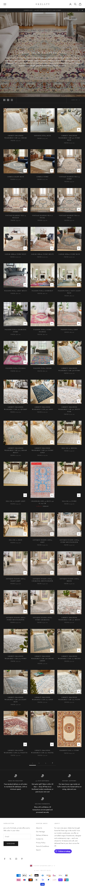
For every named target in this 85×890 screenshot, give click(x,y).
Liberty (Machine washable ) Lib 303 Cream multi (16, 450)
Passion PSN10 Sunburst (42, 291)
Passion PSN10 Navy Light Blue (69, 292)
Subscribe (11, 844)
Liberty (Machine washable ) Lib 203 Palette (15, 751)
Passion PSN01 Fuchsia (16, 368)
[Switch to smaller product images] (8, 100)
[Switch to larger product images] (4, 100)
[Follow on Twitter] (10, 859)
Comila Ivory (43, 176)
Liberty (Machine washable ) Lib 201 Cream (16, 137)
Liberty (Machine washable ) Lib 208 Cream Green (42, 658)
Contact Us (39, 839)
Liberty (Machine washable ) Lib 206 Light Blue (16, 700)
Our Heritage (40, 831)
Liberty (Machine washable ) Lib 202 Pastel (42, 751)
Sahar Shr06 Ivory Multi (42, 254)
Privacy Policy (40, 843)
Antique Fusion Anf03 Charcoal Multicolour (42, 580)
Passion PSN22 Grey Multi (15, 291)
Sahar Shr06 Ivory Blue (69, 254)
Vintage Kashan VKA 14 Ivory (69, 178)
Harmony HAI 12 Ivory (69, 750)
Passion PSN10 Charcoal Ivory (16, 331)
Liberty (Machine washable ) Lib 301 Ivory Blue (69, 138)
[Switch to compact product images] (12, 100)
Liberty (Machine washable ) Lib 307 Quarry (15, 408)
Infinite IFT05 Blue (42, 135)
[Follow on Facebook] (5, 859)
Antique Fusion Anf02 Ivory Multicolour (15, 619)
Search (38, 850)
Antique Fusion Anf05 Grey (42, 541)
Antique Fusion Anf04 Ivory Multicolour (69, 541)
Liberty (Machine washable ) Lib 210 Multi (69, 619)
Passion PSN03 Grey (69, 329)
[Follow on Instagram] (16, 859)
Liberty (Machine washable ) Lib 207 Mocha (69, 657)
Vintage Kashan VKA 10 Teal (69, 216)
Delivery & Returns (42, 835)
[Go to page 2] (52, 762)
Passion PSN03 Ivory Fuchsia (42, 331)
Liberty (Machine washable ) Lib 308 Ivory (69, 369)
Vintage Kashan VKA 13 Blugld (15, 216)
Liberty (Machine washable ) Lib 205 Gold (42, 698)
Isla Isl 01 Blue (15, 540)
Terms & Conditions (42, 846)
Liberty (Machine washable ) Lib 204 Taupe (69, 698)
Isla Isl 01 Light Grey (15, 501)
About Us (39, 828)
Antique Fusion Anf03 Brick (69, 580)
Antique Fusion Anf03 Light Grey (15, 580)
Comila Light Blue (15, 176)
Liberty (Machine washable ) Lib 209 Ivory (16, 657)
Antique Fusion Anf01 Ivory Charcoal (42, 619)
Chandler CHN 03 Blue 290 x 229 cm (42, 502)
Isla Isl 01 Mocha (69, 448)
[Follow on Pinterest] (22, 859)
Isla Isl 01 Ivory (69, 501)
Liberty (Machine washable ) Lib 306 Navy (42, 408)
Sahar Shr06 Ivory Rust (15, 254)
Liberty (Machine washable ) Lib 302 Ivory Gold (42, 450)
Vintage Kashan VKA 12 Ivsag (42, 216)
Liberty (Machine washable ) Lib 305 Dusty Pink (69, 409)
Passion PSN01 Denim (42, 368)
